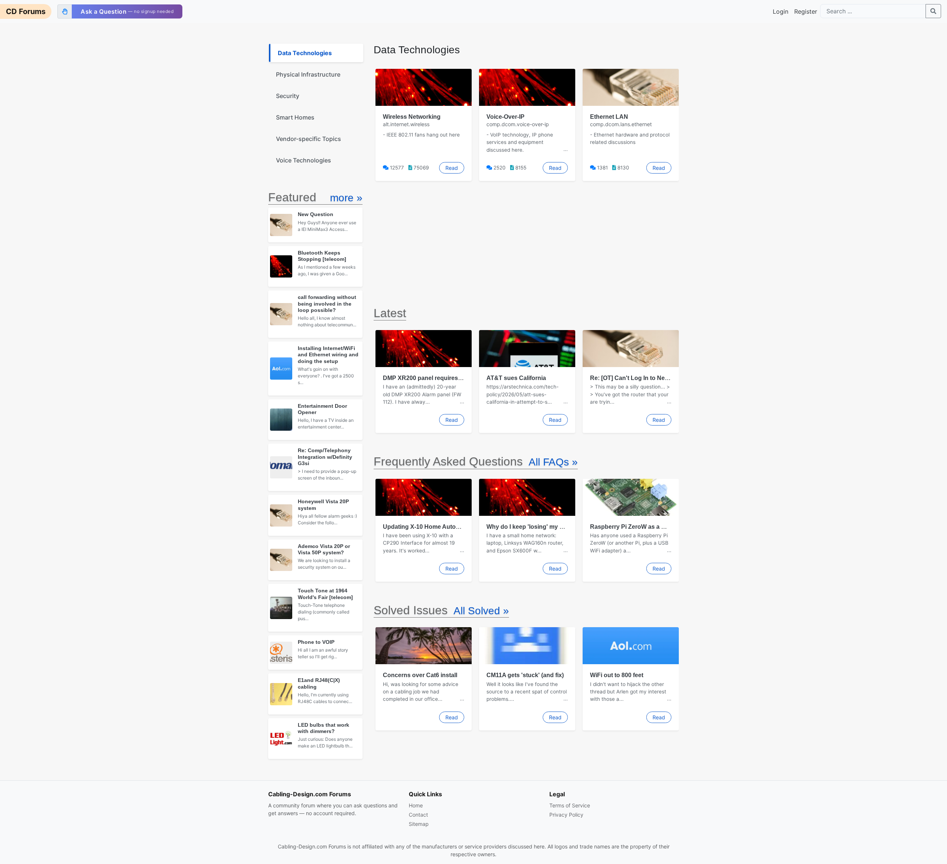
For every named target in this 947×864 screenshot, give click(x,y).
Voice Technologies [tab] (303, 160)
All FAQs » (553, 462)
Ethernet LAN (609, 117)
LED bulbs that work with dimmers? (323, 728)
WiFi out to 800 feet (616, 675)
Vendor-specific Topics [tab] (308, 138)
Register (805, 11)
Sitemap (419, 824)
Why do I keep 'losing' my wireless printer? (546, 527)
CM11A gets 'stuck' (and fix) (525, 675)
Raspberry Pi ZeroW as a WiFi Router (642, 527)
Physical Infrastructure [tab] (308, 74)
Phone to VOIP (316, 642)
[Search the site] (933, 11)
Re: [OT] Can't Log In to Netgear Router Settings (657, 378)
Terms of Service (569, 805)
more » (346, 198)
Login (780, 11)
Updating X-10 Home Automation (429, 527)
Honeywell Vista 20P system (323, 504)
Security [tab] (287, 96)
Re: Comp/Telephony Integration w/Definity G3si (325, 456)
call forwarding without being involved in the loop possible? (327, 303)
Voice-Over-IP (505, 117)
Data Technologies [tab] (305, 53)
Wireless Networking (412, 117)
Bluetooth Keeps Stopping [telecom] (322, 256)
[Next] (678, 124)
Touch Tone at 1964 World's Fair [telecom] (325, 594)
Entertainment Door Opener (322, 409)
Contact (418, 814)
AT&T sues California (516, 378)
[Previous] (373, 124)
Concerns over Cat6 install (420, 675)
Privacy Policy (566, 814)
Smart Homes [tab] (295, 117)
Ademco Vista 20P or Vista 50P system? (324, 549)
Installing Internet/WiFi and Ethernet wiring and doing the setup (328, 354)
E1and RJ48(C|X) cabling (319, 683)
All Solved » (481, 610)
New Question (315, 214)
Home (416, 805)
